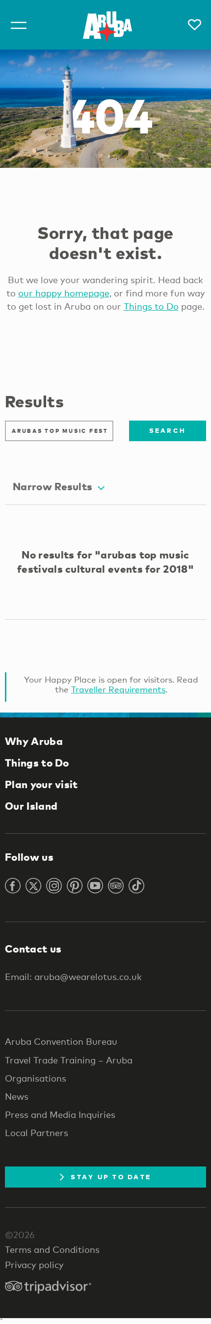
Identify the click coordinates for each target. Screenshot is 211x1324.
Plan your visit (41, 784)
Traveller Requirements (118, 689)
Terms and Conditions (52, 1249)
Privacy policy (34, 1264)
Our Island (31, 805)
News (16, 1096)
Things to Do (151, 306)
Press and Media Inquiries (60, 1114)
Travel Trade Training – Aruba (68, 1060)
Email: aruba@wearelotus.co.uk (73, 976)
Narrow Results (52, 486)
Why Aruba (34, 741)
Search (167, 430)
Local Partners (36, 1132)
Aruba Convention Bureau (61, 1041)
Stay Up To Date (111, 1177)
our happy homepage (63, 293)
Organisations (35, 1078)
